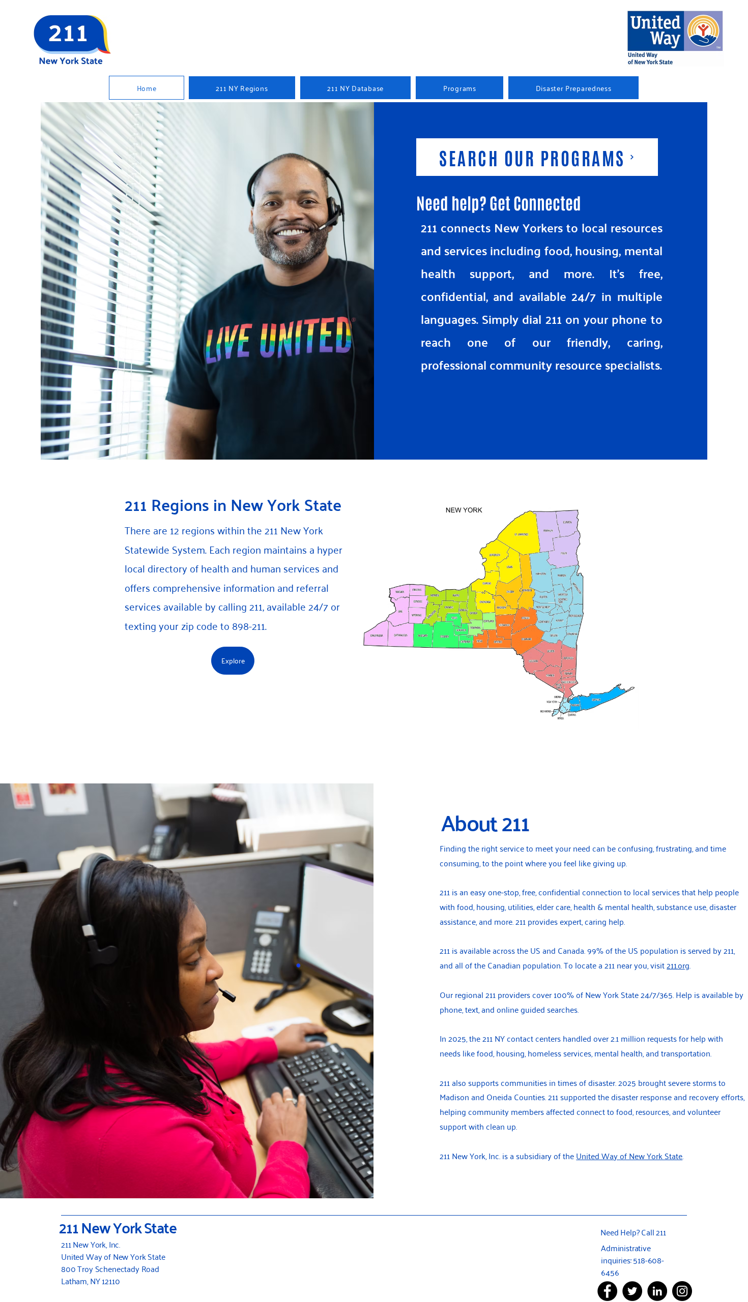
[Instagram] (682, 1291)
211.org (678, 965)
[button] (459, 88)
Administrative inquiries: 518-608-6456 (632, 1259)
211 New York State (117, 1227)
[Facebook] (607, 1291)
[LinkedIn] (657, 1291)
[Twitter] (632, 1291)
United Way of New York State (629, 1155)
